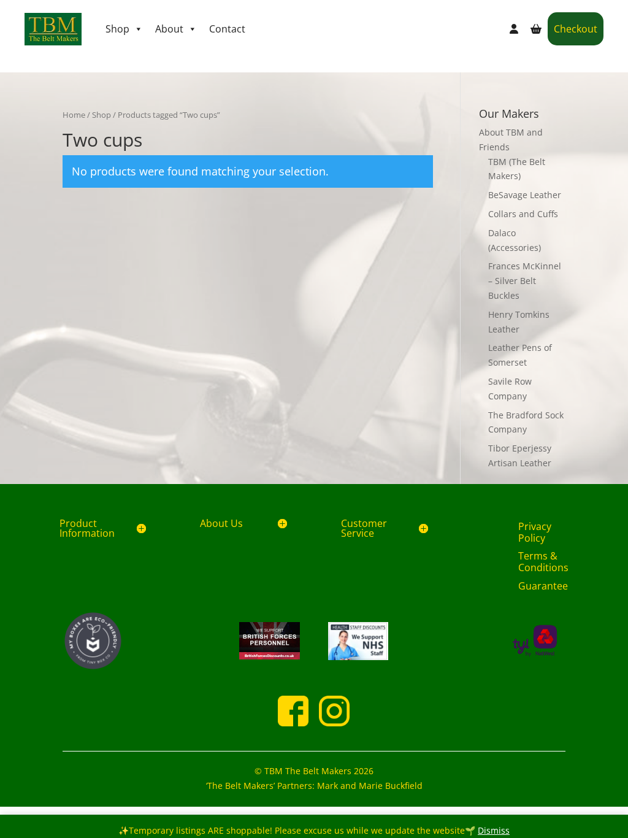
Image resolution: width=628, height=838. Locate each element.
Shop (117, 29)
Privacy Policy (534, 532)
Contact (227, 29)
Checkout (575, 29)
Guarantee (543, 586)
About (169, 29)
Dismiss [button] (494, 830)
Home (74, 114)
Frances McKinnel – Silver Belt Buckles (524, 280)
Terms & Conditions (543, 561)
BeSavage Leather (524, 195)
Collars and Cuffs (523, 214)
